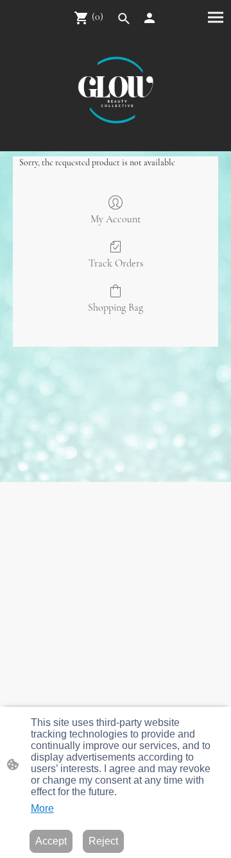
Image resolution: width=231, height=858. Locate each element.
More (42, 808)
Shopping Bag (115, 307)
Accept (51, 841)
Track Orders (116, 263)
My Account (115, 219)
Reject (103, 841)
